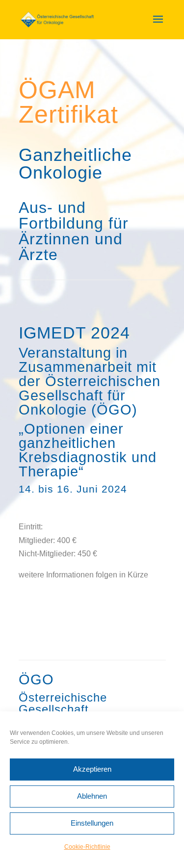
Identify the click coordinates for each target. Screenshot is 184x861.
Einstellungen (92, 823)
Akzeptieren (92, 769)
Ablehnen (92, 796)
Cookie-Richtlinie (87, 846)
